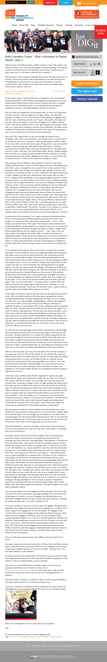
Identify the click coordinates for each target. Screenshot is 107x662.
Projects (59, 25)
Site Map (77, 646)
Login (66, 3)
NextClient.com (74, 657)
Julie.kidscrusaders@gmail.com (17, 570)
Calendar (68, 25)
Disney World (40, 637)
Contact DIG (91, 25)
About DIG (24, 25)
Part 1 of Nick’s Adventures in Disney (19, 91)
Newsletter (79, 25)
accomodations (23, 637)
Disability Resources (46, 25)
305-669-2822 (89, 3)
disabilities (32, 637)
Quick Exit (50, 3)
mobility (59, 637)
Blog (33, 25)
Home (14, 25)
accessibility (13, 637)
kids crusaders (51, 637)
